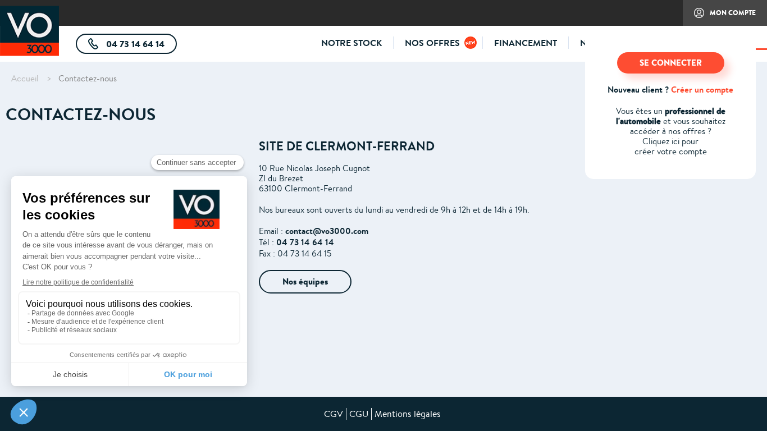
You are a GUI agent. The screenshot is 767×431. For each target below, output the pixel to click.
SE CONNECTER (671, 62)
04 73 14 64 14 (140, 46)
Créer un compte (702, 89)
